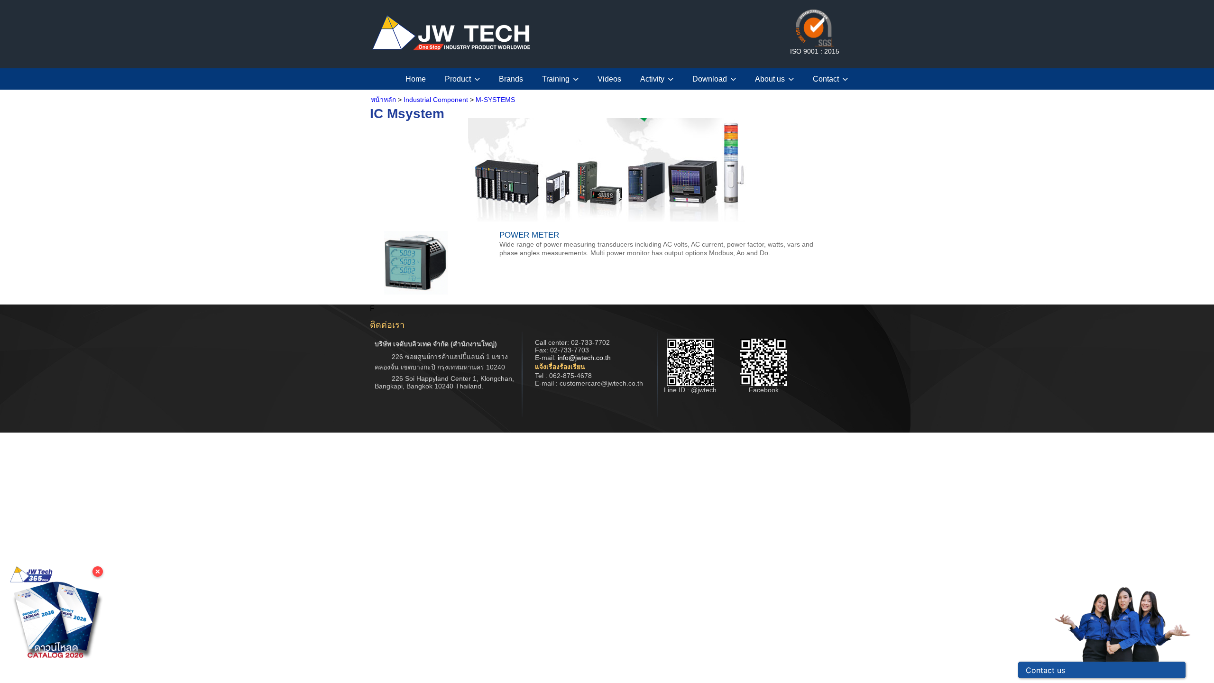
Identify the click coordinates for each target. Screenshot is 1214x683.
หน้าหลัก (383, 99)
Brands (511, 79)
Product (458, 79)
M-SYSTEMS (495, 99)
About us (770, 79)
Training (556, 79)
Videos (609, 79)
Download (709, 79)
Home (415, 79)
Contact (826, 79)
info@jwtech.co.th (584, 357)
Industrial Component (436, 99)
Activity (652, 79)
